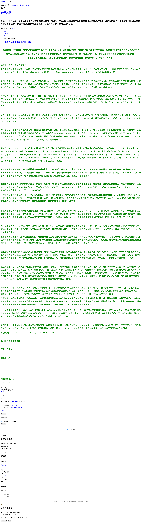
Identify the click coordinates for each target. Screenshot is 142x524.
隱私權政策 (80, 501)
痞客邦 (12, 401)
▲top (2, 410)
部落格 (6, 33)
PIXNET (59, 501)
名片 (5, 35)
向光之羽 (6, 12)
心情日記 (14, 28)
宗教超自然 (14, 406)
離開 (9, 520)
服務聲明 (86, 501)
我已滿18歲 (4, 520)
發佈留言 (3, 423)
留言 (16, 401)
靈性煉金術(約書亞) (16, 407)
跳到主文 (3, 17)
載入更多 (3, 413)
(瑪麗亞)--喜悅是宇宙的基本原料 (18, 42)
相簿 (5, 31)
